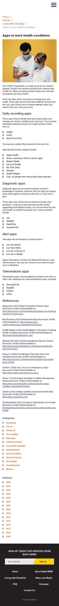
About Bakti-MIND (44, 571)
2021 (8, 502)
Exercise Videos (13, 454)
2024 (8, 490)
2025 (8, 486)
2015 (8, 525)
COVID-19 (10, 431)
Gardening (11, 423)
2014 (8, 529)
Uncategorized (13, 465)
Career (9, 427)
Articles (6, 20)
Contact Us (29, 590)
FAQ (15, 584)
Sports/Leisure (13, 450)
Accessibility (12, 434)
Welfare (9, 469)
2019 (8, 509)
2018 (8, 513)
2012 (8, 533)
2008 (8, 537)
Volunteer (44, 584)
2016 (8, 521)
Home (5, 16)
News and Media (44, 578)
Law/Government (14, 442)
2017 (8, 517)
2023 (8, 494)
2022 (8, 498)
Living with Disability (15, 578)
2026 (8, 482)
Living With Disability (13, 23)
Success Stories (13, 458)
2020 (8, 506)
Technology (11, 461)
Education (10, 438)
